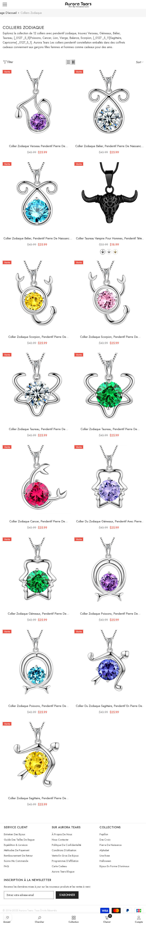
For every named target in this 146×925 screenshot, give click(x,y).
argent (109, 251)
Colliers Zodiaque (31, 13)
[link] (39, 919)
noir (102, 251)
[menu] (5, 4)
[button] (68, 62)
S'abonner (67, 895)
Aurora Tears (26, 910)
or (115, 251)
